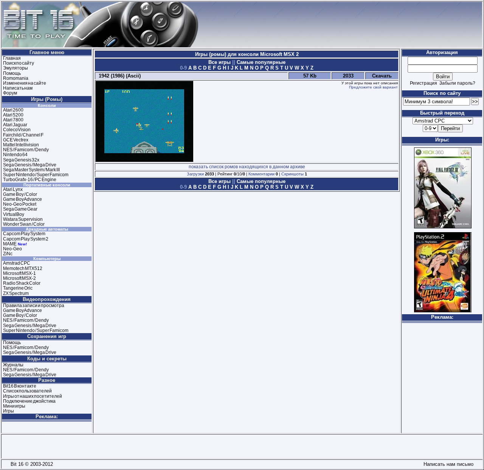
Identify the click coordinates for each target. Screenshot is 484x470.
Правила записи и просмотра (33, 305)
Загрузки (195, 174)
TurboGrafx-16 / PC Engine (29, 179)
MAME (10, 244)
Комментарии (261, 174)
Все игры (220, 62)
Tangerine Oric (18, 288)
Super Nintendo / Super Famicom (35, 174)
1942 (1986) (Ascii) (118, 76)
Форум (10, 93)
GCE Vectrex (15, 140)
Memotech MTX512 (22, 268)
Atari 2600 (13, 110)
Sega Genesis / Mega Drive (29, 165)
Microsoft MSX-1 (19, 273)
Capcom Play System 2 (25, 239)
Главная (12, 58)
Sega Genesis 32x (21, 160)
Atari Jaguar (15, 124)
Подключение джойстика (29, 401)
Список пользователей (27, 391)
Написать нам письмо (446, 464)
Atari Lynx (13, 189)
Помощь (12, 73)
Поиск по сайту (18, 63)
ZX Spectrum (16, 293)
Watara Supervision (23, 219)
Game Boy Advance (22, 199)
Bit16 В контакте (19, 386)
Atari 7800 (13, 120)
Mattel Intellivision (21, 144)
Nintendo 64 (15, 154)
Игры (8, 411)
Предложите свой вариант (373, 87)
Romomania (15, 78)
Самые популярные (260, 62)
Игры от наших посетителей (32, 396)
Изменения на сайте (24, 83)
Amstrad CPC (16, 263)
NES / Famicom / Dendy (26, 149)
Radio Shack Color (21, 283)
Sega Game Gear (20, 209)
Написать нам (18, 88)
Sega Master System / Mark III (31, 169)
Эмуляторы (15, 68)
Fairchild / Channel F (23, 135)
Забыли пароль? (457, 83)
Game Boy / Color (20, 194)
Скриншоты (292, 174)
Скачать (382, 76)
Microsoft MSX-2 (19, 278)
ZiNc (7, 253)
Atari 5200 (13, 115)
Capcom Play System (24, 233)
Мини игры (14, 406)
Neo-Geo (12, 248)
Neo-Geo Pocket (19, 204)
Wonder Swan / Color (24, 224)
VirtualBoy (13, 214)
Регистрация (423, 83)
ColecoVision (17, 129)
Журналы (13, 365)
